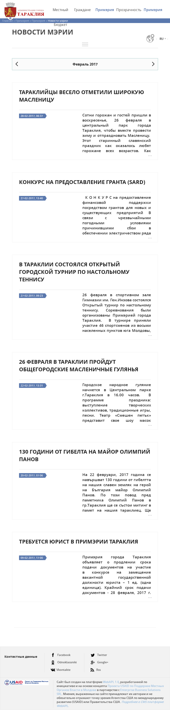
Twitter (102, 655)
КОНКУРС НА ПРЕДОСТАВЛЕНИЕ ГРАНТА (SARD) (82, 182)
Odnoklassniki (67, 662)
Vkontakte (63, 670)
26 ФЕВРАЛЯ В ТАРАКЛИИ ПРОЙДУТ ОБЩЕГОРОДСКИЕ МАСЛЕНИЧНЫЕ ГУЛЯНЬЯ (78, 365)
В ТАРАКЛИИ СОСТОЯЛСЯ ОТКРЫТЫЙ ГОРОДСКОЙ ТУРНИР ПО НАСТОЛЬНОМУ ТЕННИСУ (74, 272)
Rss (98, 670)
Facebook (63, 655)
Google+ (102, 662)
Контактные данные (20, 656)
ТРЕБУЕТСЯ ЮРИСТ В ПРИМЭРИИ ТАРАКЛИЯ (78, 541)
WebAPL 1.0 (111, 682)
